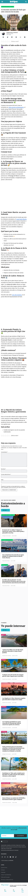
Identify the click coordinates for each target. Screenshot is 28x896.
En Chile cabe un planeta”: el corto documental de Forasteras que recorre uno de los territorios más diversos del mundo (13, 581)
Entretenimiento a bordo (8, 6)
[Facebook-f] (2, 857)
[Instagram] (5, 857)
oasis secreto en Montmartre (16, 107)
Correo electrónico (6, 474)
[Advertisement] (14, 196)
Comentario (4, 452)
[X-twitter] (8, 857)
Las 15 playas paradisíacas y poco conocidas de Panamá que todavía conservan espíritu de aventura (11, 723)
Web (2, 479)
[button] (2, 1)
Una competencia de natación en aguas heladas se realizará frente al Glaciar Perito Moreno (13, 556)
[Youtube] (10, 857)
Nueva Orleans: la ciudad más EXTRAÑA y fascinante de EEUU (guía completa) (13, 798)
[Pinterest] (13, 857)
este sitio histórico (17, 294)
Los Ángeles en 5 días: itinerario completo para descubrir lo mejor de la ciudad (13, 698)
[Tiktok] (16, 857)
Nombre (3, 468)
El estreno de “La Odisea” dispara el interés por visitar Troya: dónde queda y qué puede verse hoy (13, 531)
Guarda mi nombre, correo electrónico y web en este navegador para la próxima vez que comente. (13, 487)
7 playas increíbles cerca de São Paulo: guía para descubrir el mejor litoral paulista (12, 651)
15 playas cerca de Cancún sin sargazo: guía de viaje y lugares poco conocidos (13, 675)
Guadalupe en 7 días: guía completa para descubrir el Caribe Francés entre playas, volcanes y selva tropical (13, 774)
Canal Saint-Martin (21, 219)
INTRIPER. (11, 860)
